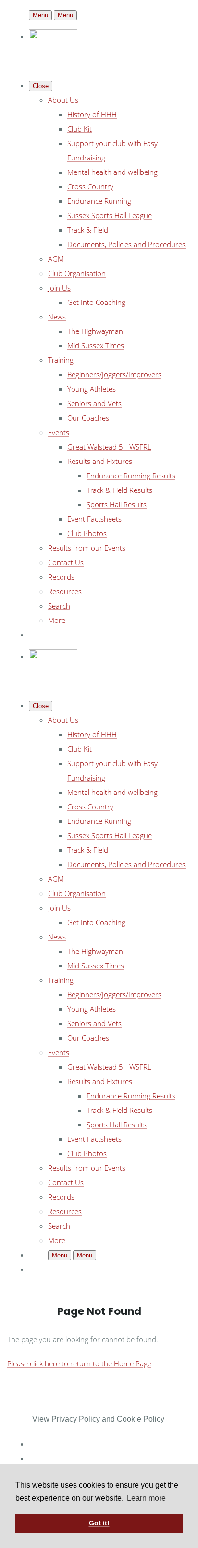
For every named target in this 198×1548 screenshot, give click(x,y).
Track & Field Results (119, 490)
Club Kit (79, 128)
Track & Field (87, 230)
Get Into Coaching (96, 302)
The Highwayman (95, 331)
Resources (65, 591)
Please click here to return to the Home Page (79, 1363)
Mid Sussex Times (95, 345)
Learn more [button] (146, 1498)
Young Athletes (91, 389)
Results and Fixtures (99, 461)
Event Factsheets (94, 519)
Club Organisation (77, 273)
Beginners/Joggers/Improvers (114, 374)
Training (61, 360)
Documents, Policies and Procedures (126, 244)
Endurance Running (99, 201)
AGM (56, 259)
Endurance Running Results (131, 475)
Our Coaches (88, 418)
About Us (63, 100)
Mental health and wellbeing (112, 172)
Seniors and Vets (94, 403)
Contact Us (66, 562)
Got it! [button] (99, 1523)
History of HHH (92, 114)
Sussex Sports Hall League (109, 215)
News (57, 316)
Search (59, 605)
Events (58, 432)
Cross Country (90, 186)
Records (61, 577)
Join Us (59, 287)
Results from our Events (86, 548)
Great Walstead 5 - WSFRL (109, 446)
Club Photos (87, 533)
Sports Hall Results (117, 504)
